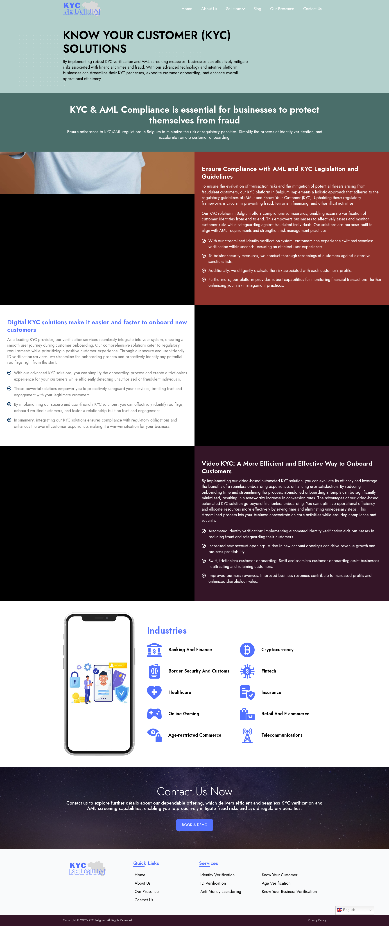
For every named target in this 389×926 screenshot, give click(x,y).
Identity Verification (217, 875)
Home (186, 9)
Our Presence (282, 9)
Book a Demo (194, 824)
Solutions (234, 9)
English (348, 910)
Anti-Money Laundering (220, 892)
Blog (257, 9)
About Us (209, 9)
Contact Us (312, 9)
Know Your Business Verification (289, 892)
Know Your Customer (280, 875)
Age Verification (276, 883)
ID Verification (213, 883)
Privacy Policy (317, 920)
